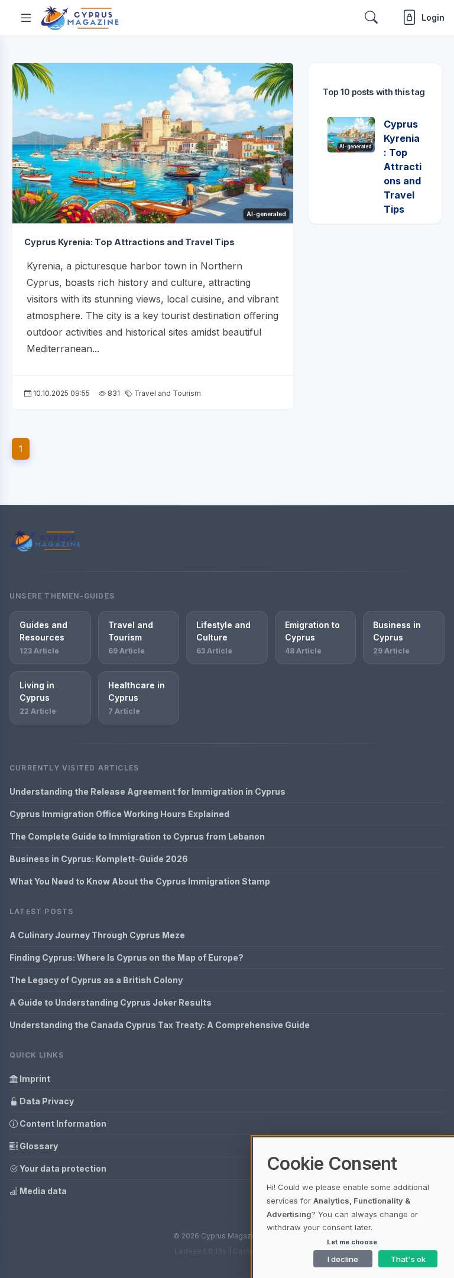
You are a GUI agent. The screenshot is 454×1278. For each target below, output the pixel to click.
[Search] (371, 17)
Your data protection (62, 1168)
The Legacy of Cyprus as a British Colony (96, 980)
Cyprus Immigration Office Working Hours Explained (119, 814)
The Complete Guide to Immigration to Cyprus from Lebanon (137, 836)
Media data (42, 1191)
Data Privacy (46, 1101)
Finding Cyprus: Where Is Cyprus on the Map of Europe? (126, 957)
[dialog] (353, 1207)
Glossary (38, 1146)
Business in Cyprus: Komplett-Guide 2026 (98, 859)
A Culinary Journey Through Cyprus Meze (97, 935)
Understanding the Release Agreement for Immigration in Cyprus (147, 791)
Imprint (34, 1079)
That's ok (408, 1259)
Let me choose (352, 1242)
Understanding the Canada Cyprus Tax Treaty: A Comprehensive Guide (159, 1025)
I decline (342, 1259)
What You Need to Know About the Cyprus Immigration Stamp (139, 881)
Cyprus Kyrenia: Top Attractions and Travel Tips (129, 242)
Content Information (62, 1123)
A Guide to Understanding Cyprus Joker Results (110, 1002)
